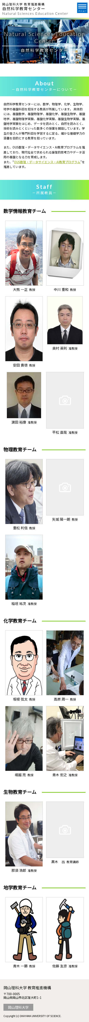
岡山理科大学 (18, 1007)
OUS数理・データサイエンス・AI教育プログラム (47, 162)
